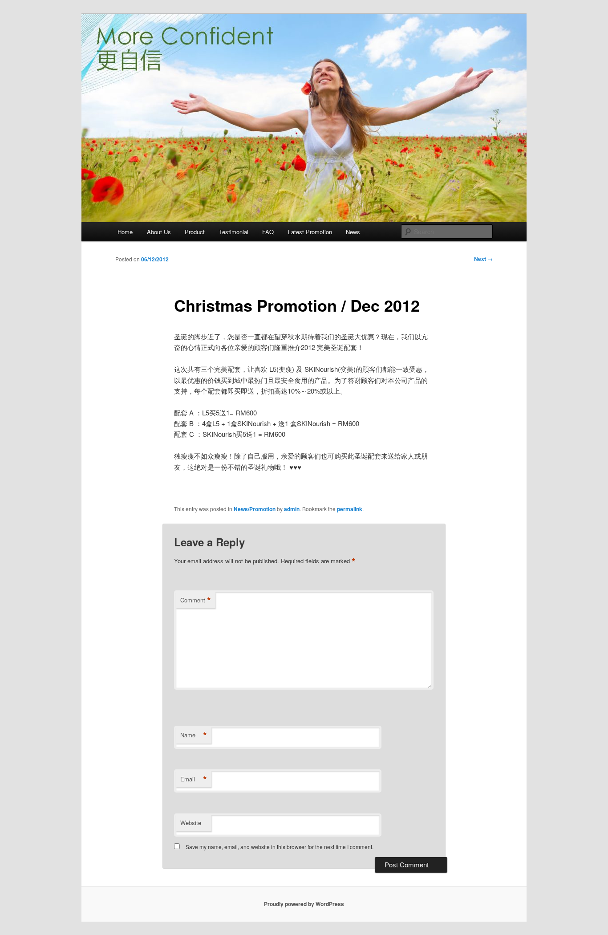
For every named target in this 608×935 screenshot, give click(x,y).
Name (193, 735)
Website (190, 822)
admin (292, 509)
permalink (349, 509)
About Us (159, 232)
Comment (195, 600)
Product (195, 232)
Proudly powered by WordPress (304, 904)
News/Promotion (255, 509)
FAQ (268, 232)
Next (483, 259)
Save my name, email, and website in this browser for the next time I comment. (279, 846)
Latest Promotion (310, 232)
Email (193, 779)
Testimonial (233, 232)
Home (125, 232)
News (353, 232)
